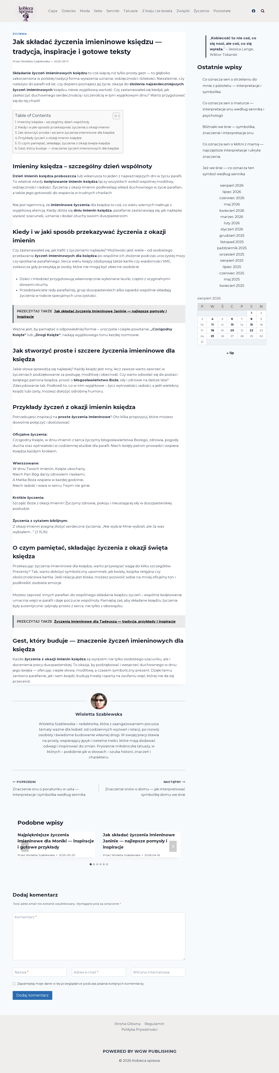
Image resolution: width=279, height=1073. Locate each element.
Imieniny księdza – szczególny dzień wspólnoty (53, 122)
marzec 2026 (231, 217)
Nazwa (22, 972)
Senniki (112, 11)
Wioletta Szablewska (35, 61)
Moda (85, 11)
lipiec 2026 (231, 192)
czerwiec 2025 (231, 273)
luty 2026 (232, 223)
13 (232, 324)
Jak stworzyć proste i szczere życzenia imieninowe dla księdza (66, 133)
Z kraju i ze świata (157, 11)
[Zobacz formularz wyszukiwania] (262, 11)
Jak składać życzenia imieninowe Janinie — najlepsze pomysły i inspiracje (139, 841)
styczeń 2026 (232, 229)
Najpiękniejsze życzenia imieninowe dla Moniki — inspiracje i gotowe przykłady (56, 841)
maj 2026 (232, 204)
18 (212, 330)
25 (212, 336)
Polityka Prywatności (139, 1029)
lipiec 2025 (232, 267)
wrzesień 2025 (231, 254)
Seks (98, 11)
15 (251, 324)
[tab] (91, 864)
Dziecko (69, 11)
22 (251, 330)
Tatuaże (130, 11)
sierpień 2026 (232, 185)
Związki (183, 11)
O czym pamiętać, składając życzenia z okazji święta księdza (64, 143)
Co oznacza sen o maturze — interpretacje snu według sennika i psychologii (233, 109)
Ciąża (52, 11)
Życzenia (201, 11)
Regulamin (154, 1024)
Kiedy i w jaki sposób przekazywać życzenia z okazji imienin (63, 127)
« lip (230, 353)
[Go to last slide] (25, 846)
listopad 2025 (232, 242)
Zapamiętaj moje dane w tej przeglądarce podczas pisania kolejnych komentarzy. (80, 984)
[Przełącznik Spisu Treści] (114, 115)
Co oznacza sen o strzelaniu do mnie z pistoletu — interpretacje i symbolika (232, 85)
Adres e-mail (86, 972)
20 (232, 330)
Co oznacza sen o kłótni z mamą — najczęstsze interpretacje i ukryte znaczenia (233, 150)
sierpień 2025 (231, 260)
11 (212, 324)
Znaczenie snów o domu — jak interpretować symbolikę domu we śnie (145, 788)
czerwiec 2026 (231, 198)
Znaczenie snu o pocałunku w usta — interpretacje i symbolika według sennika (49, 788)
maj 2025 (232, 279)
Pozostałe (222, 11)
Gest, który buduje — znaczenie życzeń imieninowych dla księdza (68, 148)
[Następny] (173, 846)
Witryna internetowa (151, 972)
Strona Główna (128, 1024)
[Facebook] (253, 11)
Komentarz (26, 917)
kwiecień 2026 (231, 211)
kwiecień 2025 (232, 286)
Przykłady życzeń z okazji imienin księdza (49, 138)
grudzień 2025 (231, 235)
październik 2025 (232, 248)
